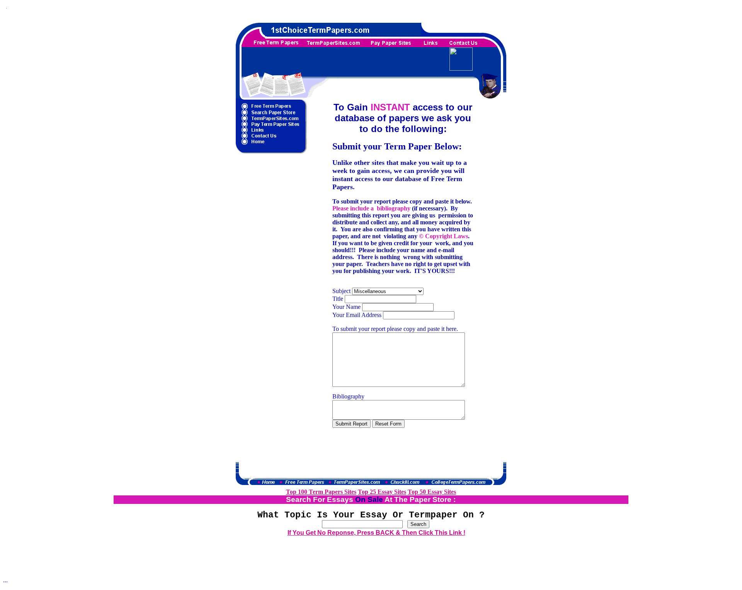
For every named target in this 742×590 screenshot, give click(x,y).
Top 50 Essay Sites (432, 491)
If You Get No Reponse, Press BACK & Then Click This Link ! (376, 532)
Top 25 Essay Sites (382, 491)
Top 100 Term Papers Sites (321, 491)
